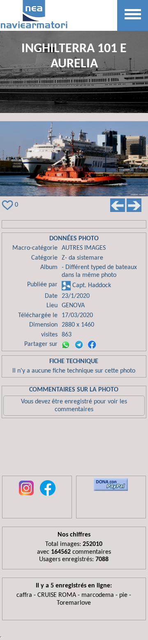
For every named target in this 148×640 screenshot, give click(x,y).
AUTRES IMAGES (84, 248)
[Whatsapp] (66, 344)
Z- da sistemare (82, 258)
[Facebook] (92, 344)
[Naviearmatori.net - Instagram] (26, 496)
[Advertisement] (74, 449)
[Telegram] (79, 344)
